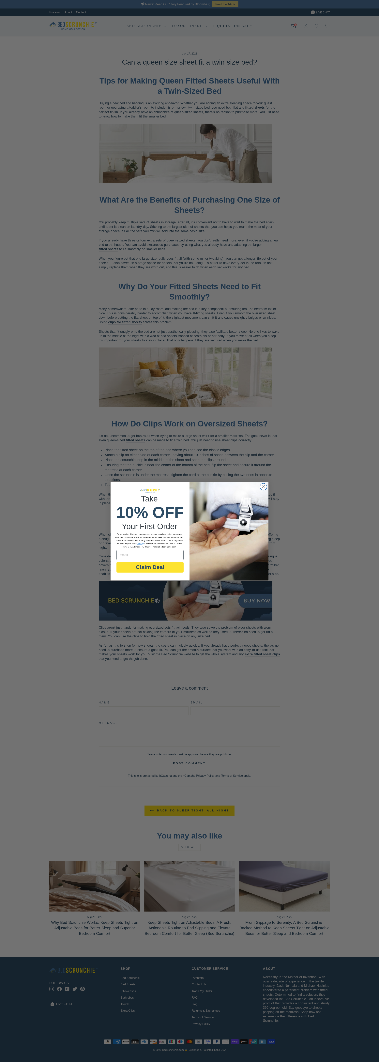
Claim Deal (150, 567)
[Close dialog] (263, 486)
